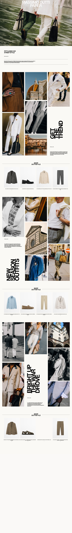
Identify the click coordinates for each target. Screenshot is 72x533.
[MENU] (1, 1)
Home (1, 3)
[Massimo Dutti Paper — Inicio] (36, 4)
